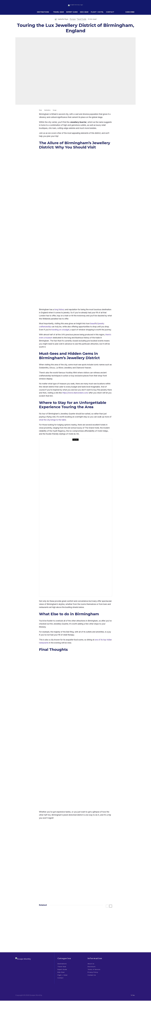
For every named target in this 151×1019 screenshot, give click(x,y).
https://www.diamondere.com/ (75, 393)
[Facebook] (17, 5)
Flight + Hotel (97, 12)
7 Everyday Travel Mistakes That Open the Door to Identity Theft (59, 916)
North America (52, 923)
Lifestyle (56, 514)
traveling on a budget (60, 330)
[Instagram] (23, 5)
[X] (20, 5)
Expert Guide (72, 12)
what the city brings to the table (52, 420)
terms (101, 889)
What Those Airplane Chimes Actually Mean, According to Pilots (60, 940)
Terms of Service (94, 969)
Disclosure (91, 966)
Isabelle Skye (63, 19)
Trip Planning (63, 923)
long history (60, 309)
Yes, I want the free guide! (90, 884)
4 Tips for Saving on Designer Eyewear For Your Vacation (79, 519)
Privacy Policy (93, 972)
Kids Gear (84, 12)
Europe (73, 19)
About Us (91, 963)
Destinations (43, 12)
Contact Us (92, 975)
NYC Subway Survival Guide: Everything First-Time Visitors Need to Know (60, 928)
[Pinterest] (27, 5)
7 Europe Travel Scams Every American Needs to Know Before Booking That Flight (98, 928)
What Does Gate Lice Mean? (97, 915)
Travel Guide (81, 19)
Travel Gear (58, 12)
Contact (110, 12)
